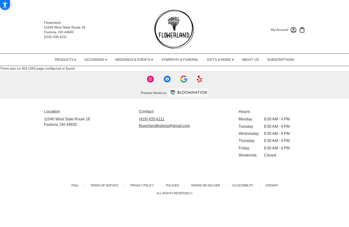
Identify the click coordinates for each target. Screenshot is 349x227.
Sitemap (271, 185)
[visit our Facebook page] (167, 79)
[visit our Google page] (183, 79)
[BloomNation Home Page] (188, 92)
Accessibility (242, 185)
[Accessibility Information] (5, 5)
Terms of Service (104, 185)
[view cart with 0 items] (302, 29)
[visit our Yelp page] (199, 79)
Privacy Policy (142, 185)
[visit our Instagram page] (150, 79)
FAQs (74, 185)
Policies (172, 185)
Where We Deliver (205, 185)
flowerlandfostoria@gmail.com (164, 126)
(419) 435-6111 (55, 37)
